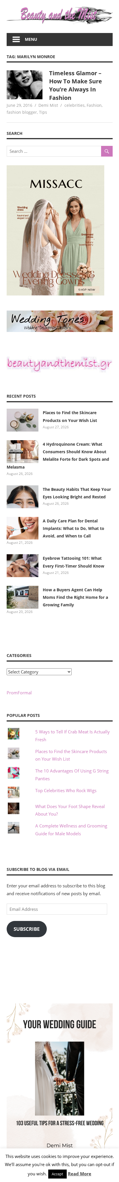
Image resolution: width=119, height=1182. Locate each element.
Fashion (94, 105)
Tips (43, 112)
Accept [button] (57, 1174)
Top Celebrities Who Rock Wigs (65, 790)
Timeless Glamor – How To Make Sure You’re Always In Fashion (75, 85)
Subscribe (27, 929)
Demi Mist (48, 105)
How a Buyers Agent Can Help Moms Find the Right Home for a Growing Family (75, 597)
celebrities (74, 105)
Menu (31, 39)
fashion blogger (22, 112)
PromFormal (19, 692)
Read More (79, 1174)
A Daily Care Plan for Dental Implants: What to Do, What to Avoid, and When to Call (73, 528)
